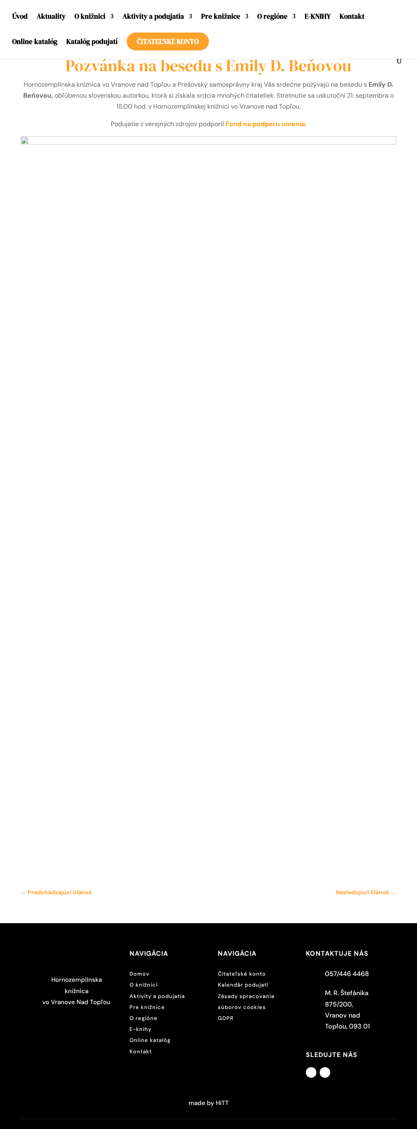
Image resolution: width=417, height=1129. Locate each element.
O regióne (272, 17)
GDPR (226, 1018)
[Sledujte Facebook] (311, 1072)
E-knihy (140, 1029)
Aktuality (51, 17)
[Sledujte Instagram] (325, 1072)
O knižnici (90, 17)
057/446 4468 (347, 974)
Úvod (20, 17)
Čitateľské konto (168, 41)
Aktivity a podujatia (153, 17)
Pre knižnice (220, 17)
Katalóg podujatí (92, 42)
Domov (139, 973)
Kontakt (352, 17)
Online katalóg (34, 42)
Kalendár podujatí (243, 984)
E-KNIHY (318, 17)
